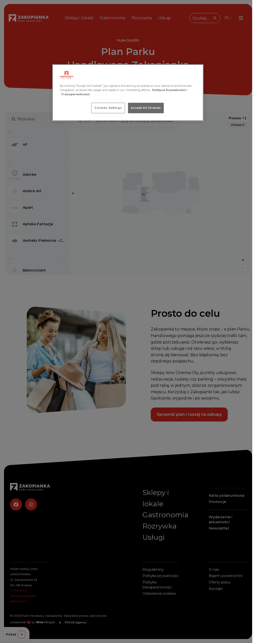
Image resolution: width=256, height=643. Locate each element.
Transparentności (75, 94)
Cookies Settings (108, 108)
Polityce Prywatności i (169, 90)
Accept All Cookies (146, 108)
